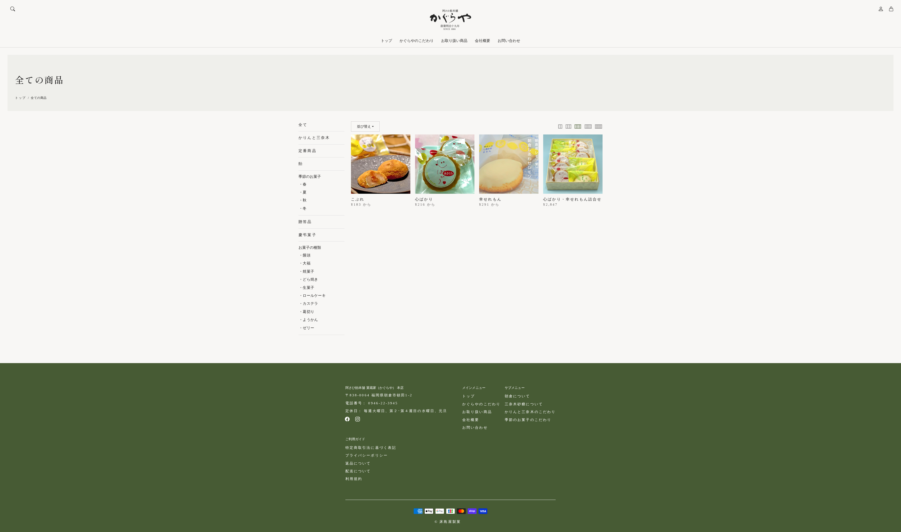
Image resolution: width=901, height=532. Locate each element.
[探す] (13, 9)
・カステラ (308, 303)
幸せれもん (490, 199)
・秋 (303, 200)
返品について (358, 463)
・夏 (303, 192)
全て (302, 125)
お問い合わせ (509, 41)
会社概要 (482, 41)
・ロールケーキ (312, 296)
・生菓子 (306, 288)
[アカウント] (881, 9)
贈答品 (305, 222)
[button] (347, 419)
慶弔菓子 (307, 235)
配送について (358, 471)
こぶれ (358, 199)
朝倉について (517, 396)
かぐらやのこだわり (417, 41)
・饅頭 (304, 255)
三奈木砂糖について (524, 404)
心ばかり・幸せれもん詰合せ (572, 199)
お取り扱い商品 (454, 41)
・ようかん (308, 320)
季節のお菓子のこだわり (528, 420)
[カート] (891, 9)
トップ (386, 41)
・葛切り (306, 312)
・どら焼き (308, 279)
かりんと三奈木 (314, 138)
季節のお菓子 (309, 177)
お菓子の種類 (309, 247)
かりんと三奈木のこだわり (530, 412)
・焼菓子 (306, 271)
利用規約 (353, 479)
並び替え (364, 126)
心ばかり (424, 199)
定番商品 (307, 151)
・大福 (304, 263)
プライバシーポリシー (366, 455)
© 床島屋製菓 (448, 522)
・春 (303, 184)
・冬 (303, 208)
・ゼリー (306, 328)
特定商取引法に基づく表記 (370, 448)
